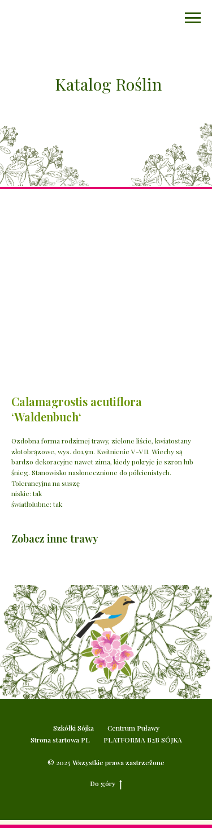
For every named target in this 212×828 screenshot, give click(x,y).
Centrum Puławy (133, 727)
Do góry (102, 783)
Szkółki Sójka (73, 727)
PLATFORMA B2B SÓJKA (142, 739)
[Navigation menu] (193, 18)
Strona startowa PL (60, 739)
